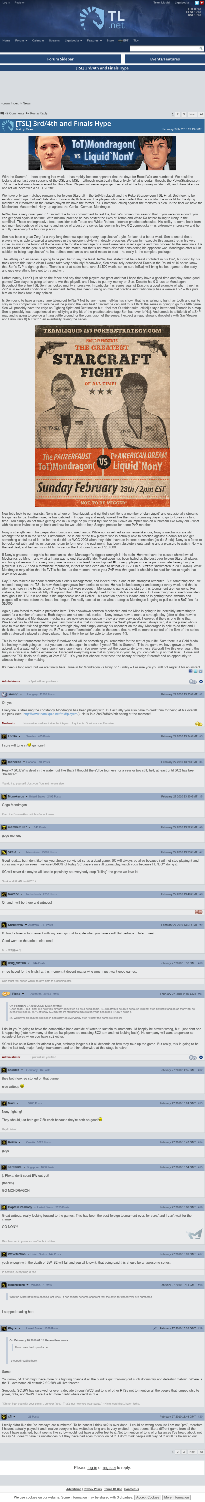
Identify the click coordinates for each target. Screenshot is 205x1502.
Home (6, 40)
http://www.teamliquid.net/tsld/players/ (51, 714)
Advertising (74, 1489)
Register (19, 2)
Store (110, 40)
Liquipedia (182, 2)
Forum (20, 40)
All (201, 114)
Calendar (38, 40)
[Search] (201, 48)
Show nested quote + (31, 1347)
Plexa (29, 129)
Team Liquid (162, 2)
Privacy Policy (93, 1489)
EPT (125, 40)
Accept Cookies (147, 1497)
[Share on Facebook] (190, 672)
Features (93, 40)
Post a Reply (39, 113)
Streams (54, 40)
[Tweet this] (196, 672)
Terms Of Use (113, 1489)
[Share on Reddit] (200, 671)
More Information (176, 1497)
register (109, 1468)
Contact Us (131, 1489)
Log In (6, 2)
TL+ (136, 40)
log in (92, 1468)
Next (192, 114)
